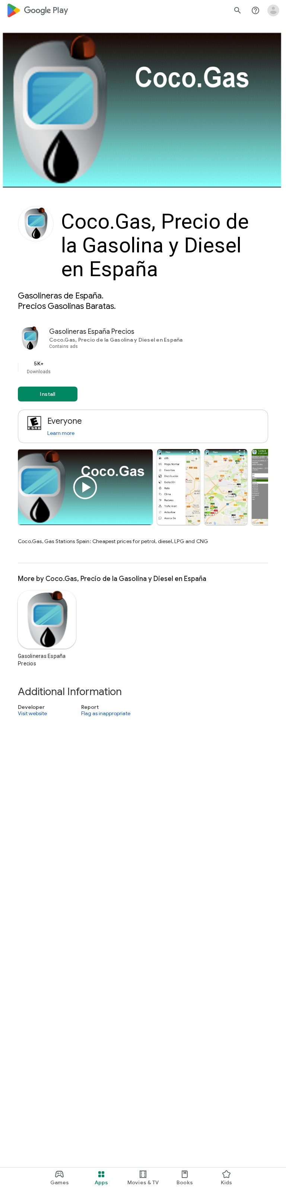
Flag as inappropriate (105, 713)
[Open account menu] (273, 10)
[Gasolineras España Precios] (143, 444)
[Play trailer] (85, 487)
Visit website (32, 713)
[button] (178, 487)
